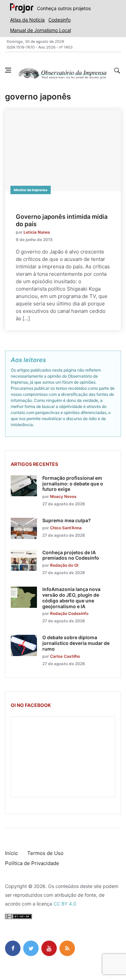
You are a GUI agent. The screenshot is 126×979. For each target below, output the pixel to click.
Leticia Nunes (37, 232)
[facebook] (12, 948)
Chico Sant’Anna (66, 527)
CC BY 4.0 (64, 904)
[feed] (67, 948)
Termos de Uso (45, 853)
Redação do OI (64, 565)
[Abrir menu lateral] (8, 70)
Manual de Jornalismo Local (40, 30)
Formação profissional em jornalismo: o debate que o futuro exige (72, 483)
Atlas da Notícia (27, 20)
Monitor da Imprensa (30, 190)
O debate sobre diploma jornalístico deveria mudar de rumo (76, 643)
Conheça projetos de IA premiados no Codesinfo (70, 555)
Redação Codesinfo (69, 613)
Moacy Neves (63, 496)
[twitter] (31, 948)
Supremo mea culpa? (66, 520)
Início (11, 853)
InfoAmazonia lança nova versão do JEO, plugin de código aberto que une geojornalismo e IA (71, 597)
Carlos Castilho (65, 656)
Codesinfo (59, 20)
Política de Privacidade (32, 863)
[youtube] (49, 948)
